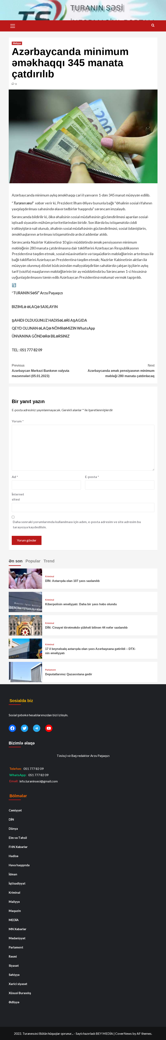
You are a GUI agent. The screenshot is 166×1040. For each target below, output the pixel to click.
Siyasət (14, 965)
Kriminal (49, 576)
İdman (13, 874)
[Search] (152, 25)
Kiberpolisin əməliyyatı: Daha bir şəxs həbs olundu (81, 604)
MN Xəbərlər (17, 929)
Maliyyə (17, 43)
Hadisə (13, 856)
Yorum (18, 421)
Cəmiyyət (15, 810)
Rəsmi (13, 956)
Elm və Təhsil (18, 837)
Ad (15, 477)
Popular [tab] (33, 561)
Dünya (13, 828)
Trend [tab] (49, 561)
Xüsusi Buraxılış (20, 993)
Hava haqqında (19, 865)
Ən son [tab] (15, 561)
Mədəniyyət (17, 938)
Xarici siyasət (18, 984)
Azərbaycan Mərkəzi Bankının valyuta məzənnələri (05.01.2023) (40, 371)
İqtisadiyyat (17, 883)
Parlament (50, 670)
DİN (11, 819)
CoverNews (123, 1033)
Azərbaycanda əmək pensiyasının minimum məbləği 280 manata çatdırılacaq (121, 371)
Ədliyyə (14, 1002)
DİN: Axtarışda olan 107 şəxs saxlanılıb (72, 581)
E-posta (92, 477)
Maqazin (15, 911)
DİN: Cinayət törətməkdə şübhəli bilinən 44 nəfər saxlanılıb (86, 627)
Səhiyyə (14, 974)
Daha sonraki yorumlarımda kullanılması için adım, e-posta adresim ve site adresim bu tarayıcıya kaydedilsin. (77, 524)
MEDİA (14, 920)
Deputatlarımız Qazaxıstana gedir (68, 674)
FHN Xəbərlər (18, 847)
